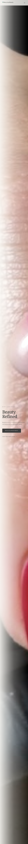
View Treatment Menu (9, 436)
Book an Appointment (11, 430)
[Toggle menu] (24, 3)
